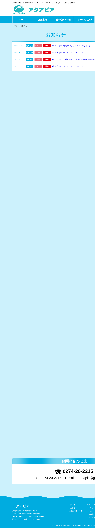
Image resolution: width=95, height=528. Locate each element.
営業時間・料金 (63, 19)
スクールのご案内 (84, 19)
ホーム (22, 19)
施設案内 (42, 19)
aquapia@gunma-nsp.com (29, 519)
